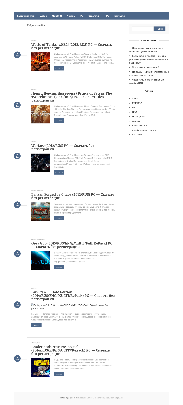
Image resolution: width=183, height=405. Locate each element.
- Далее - (59, 68)
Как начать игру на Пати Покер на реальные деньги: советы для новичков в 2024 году (148, 59)
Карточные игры (26, 15)
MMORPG (57, 15)
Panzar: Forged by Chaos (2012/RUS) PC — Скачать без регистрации (73, 196)
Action (43, 15)
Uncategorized (139, 116)
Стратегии (94, 15)
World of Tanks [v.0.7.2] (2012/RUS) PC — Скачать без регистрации (71, 46)
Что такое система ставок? (145, 67)
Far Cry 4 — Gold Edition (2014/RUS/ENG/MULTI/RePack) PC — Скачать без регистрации (73, 295)
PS (81, 15)
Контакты (119, 15)
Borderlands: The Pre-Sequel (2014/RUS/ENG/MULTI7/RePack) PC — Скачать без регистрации (70, 350)
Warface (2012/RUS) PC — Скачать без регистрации (62, 147)
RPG (107, 15)
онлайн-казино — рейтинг (145, 129)
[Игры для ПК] (33, 6)
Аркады (71, 15)
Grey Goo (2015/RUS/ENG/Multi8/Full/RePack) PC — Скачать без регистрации (71, 245)
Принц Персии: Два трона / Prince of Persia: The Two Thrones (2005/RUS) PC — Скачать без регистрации (71, 96)
